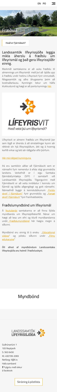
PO (44, 3)
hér (49, 86)
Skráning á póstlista (28, 381)
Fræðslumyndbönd (18, 221)
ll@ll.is (14, 359)
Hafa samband (9, 363)
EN (39, 3)
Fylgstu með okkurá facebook (12, 369)
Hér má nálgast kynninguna (16, 158)
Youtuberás (11, 210)
